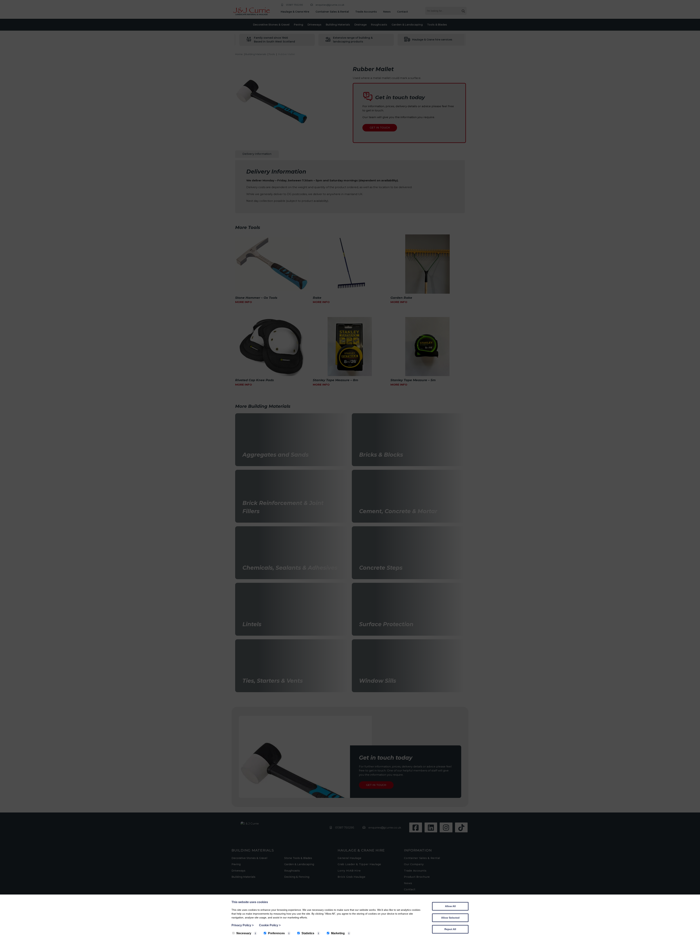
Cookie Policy (270, 925)
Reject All (450, 929)
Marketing (338, 933)
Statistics (308, 933)
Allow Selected (450, 917)
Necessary (243, 933)
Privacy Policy (243, 925)
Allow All (450, 906)
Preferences (276, 933)
